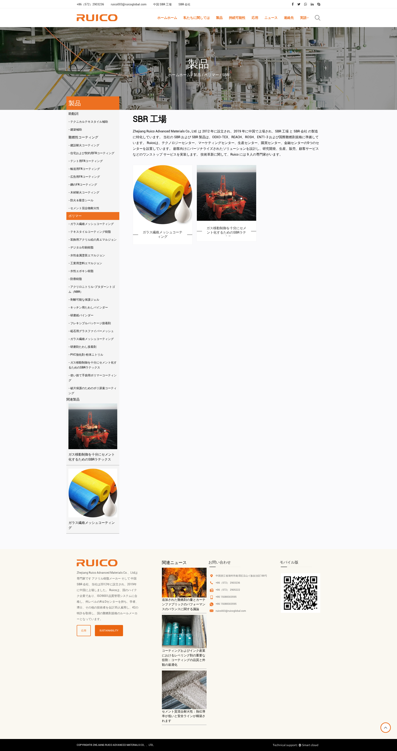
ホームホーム (167, 18)
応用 (255, 18)
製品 (219, 18)
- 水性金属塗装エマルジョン (86, 255)
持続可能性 (237, 18)
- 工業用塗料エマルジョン (85, 263)
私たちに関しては (196, 18)
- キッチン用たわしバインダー (88, 307)
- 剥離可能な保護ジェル (83, 299)
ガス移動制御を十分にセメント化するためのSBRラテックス (91, 456)
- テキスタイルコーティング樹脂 (89, 231)
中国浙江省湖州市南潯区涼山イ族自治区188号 (241, 575)
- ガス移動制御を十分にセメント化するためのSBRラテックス (92, 365)
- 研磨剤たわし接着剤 (82, 346)
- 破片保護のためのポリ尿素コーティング (92, 390)
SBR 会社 (184, 4)
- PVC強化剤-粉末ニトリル (85, 354)
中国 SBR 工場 (162, 4)
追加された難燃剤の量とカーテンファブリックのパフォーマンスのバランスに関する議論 (183, 604)
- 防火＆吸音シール (80, 200)
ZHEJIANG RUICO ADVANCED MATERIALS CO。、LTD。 (124, 745)
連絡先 (289, 18)
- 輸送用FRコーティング (84, 168)
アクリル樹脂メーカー (106, 578)
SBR (177, 137)
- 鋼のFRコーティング (82, 184)
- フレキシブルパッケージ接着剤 (89, 323)
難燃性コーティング (83, 137)
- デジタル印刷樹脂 (80, 247)
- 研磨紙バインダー (80, 315)
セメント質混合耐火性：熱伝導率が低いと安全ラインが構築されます (183, 716)
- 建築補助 (75, 129)
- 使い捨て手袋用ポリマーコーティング (92, 378)
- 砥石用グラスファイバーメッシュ (91, 331)
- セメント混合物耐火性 (83, 208)
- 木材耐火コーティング (83, 192)
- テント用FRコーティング (85, 161)
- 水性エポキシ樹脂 (80, 271)
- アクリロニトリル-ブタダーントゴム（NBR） (91, 289)
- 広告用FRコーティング (84, 176)
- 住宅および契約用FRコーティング (91, 153)
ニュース (271, 18)
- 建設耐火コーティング (83, 145)
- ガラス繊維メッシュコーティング (91, 224)
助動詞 (73, 114)
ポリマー (75, 216)
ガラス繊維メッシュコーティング (91, 525)
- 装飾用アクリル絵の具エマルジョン (92, 239)
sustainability (108, 630)
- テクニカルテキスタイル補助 (88, 121)
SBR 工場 (282, 131)
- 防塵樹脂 (75, 279)
